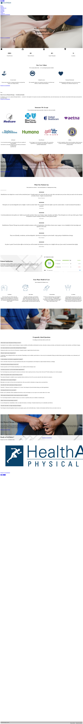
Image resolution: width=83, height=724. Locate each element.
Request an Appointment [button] (5, 37)
